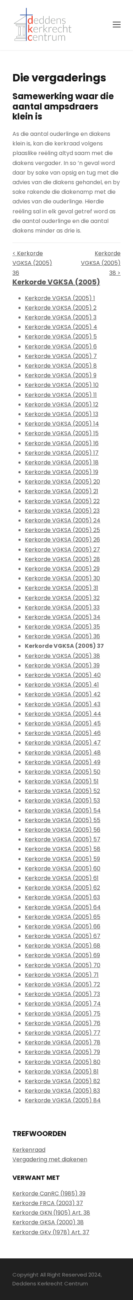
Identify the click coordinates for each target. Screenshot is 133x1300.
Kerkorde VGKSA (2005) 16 (62, 443)
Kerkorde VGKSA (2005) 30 (62, 578)
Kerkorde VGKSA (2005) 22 (62, 501)
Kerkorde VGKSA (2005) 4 (61, 327)
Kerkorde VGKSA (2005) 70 (62, 965)
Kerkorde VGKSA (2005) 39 (62, 665)
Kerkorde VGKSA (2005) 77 (62, 1033)
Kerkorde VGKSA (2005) (56, 282)
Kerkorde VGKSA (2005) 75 (62, 1013)
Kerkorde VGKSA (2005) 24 (62, 520)
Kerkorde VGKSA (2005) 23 (62, 511)
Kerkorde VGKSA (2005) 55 (62, 820)
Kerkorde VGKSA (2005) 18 (62, 462)
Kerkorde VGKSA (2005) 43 (62, 704)
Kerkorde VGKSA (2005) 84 (63, 1100)
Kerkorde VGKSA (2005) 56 (62, 830)
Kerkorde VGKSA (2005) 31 (61, 588)
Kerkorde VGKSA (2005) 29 (62, 569)
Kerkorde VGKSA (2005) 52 (62, 791)
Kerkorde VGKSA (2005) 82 (62, 1081)
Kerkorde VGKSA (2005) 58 (62, 849)
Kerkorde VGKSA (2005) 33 (62, 607)
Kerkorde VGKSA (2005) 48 (63, 752)
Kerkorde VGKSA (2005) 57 (62, 839)
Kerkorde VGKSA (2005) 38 (62, 656)
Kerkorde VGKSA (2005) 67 (62, 936)
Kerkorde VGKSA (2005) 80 (62, 1062)
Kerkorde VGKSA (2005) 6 (61, 346)
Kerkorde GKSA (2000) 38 (48, 1222)
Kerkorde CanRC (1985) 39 (48, 1193)
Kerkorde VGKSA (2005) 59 (62, 859)
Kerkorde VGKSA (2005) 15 (62, 433)
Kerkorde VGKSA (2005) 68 (62, 946)
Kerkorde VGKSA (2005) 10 (62, 385)
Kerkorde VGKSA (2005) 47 (63, 743)
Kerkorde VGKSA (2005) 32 (62, 598)
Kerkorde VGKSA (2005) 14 (62, 424)
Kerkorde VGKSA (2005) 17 (62, 453)
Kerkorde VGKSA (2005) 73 (62, 994)
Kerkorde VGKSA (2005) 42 (62, 694)
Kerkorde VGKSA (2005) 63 (62, 897)
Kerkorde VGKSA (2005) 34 (62, 617)
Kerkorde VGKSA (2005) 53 (62, 800)
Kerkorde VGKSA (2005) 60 (62, 868)
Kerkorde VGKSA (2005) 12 (61, 404)
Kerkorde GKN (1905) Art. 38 (51, 1213)
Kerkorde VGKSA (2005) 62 (62, 888)
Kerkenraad (28, 1150)
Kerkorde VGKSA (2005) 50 (62, 772)
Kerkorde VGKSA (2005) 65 (62, 917)
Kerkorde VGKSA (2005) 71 (62, 975)
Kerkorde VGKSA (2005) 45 (63, 723)
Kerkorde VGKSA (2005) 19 (61, 472)
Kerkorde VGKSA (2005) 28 (62, 559)
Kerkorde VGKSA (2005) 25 (62, 530)
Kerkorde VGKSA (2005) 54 (63, 810)
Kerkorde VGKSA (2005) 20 (62, 482)
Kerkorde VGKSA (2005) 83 (62, 1091)
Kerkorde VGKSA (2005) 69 (62, 955)
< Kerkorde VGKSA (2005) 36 (32, 263)
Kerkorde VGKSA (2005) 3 (60, 317)
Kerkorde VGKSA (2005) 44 (63, 714)
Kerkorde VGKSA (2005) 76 (62, 1023)
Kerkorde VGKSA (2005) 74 (63, 1004)
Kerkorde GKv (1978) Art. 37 (50, 1232)
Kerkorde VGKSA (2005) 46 (63, 733)
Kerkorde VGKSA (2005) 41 (62, 685)
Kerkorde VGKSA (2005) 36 (62, 636)
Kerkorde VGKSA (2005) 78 (62, 1042)
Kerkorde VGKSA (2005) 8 (61, 366)
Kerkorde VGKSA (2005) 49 (62, 762)
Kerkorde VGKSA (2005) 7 (61, 356)
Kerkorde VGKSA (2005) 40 (63, 675)
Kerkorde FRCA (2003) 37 (47, 1203)
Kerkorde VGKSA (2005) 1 (60, 298)
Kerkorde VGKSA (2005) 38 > (101, 263)
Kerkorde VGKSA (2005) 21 (61, 491)
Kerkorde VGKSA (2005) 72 (62, 984)
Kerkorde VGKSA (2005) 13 (61, 414)
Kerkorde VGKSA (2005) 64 (63, 907)
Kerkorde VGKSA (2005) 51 (62, 781)
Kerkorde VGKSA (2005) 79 (62, 1052)
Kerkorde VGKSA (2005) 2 (60, 308)
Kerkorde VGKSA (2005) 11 (61, 395)
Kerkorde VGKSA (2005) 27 (62, 549)
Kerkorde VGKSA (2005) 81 (62, 1071)
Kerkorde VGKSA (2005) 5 (61, 336)
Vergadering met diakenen (49, 1159)
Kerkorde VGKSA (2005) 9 (60, 375)
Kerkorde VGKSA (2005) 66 (62, 926)
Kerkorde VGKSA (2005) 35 (62, 627)
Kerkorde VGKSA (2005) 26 (62, 540)
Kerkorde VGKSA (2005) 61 (62, 878)
